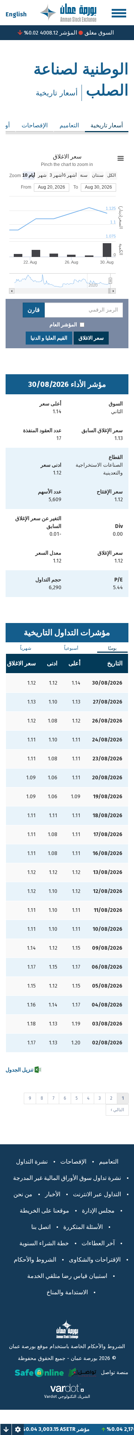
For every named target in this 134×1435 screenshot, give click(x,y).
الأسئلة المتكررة (83, 1226)
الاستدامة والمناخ (67, 1292)
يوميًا (112, 648)
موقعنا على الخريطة (44, 1210)
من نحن (22, 1194)
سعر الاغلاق (91, 338)
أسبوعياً (71, 648)
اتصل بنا (41, 1226)
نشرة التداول (32, 1161)
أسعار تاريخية (104, 125)
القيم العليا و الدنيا (49, 338)
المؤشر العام (63, 325)
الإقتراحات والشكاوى (95, 1259)
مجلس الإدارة (98, 1210)
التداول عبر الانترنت (97, 1194)
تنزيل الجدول (20, 1070)
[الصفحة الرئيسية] (68, 12)
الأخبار (52, 1194)
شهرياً (25, 648)
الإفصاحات (35, 125)
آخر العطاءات (98, 1243)
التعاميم (69, 125)
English (16, 14)
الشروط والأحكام (35, 1259)
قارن (34, 309)
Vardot (50, 1396)
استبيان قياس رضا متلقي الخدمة (67, 1275)
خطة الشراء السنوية (44, 1243)
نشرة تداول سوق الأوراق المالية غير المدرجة (67, 1177)
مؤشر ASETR (82, 1429)
